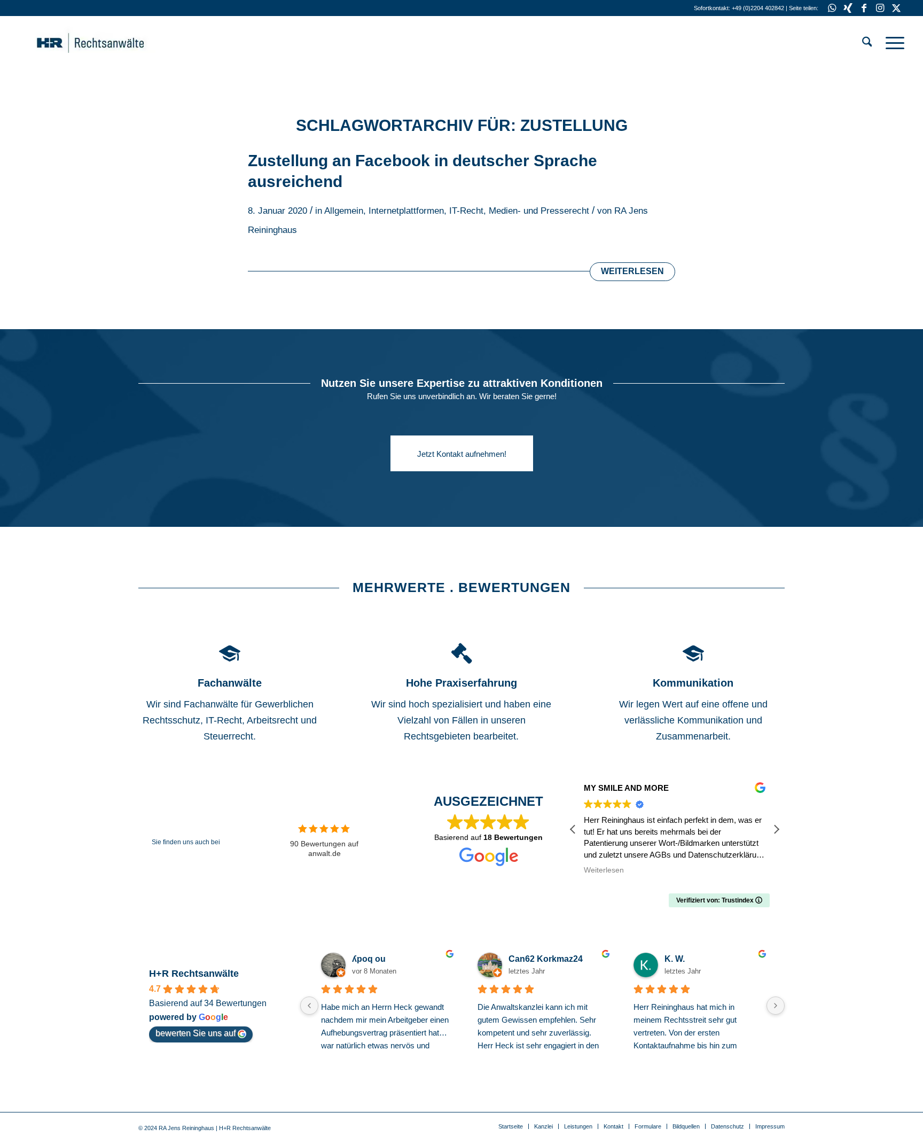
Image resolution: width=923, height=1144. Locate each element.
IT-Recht (466, 211)
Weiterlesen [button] (604, 870)
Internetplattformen (406, 211)
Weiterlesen (632, 271)
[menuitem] (867, 42)
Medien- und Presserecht (539, 211)
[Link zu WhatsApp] (832, 8)
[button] (776, 829)
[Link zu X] (896, 8)
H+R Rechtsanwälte (194, 973)
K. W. (674, 958)
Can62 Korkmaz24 (546, 958)
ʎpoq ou (369, 958)
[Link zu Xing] (848, 8)
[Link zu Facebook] (864, 8)
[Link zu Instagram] (880, 8)
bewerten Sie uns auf (195, 1033)
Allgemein (343, 211)
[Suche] (867, 42)
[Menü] (891, 42)
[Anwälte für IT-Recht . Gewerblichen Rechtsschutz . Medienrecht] (107, 42)
